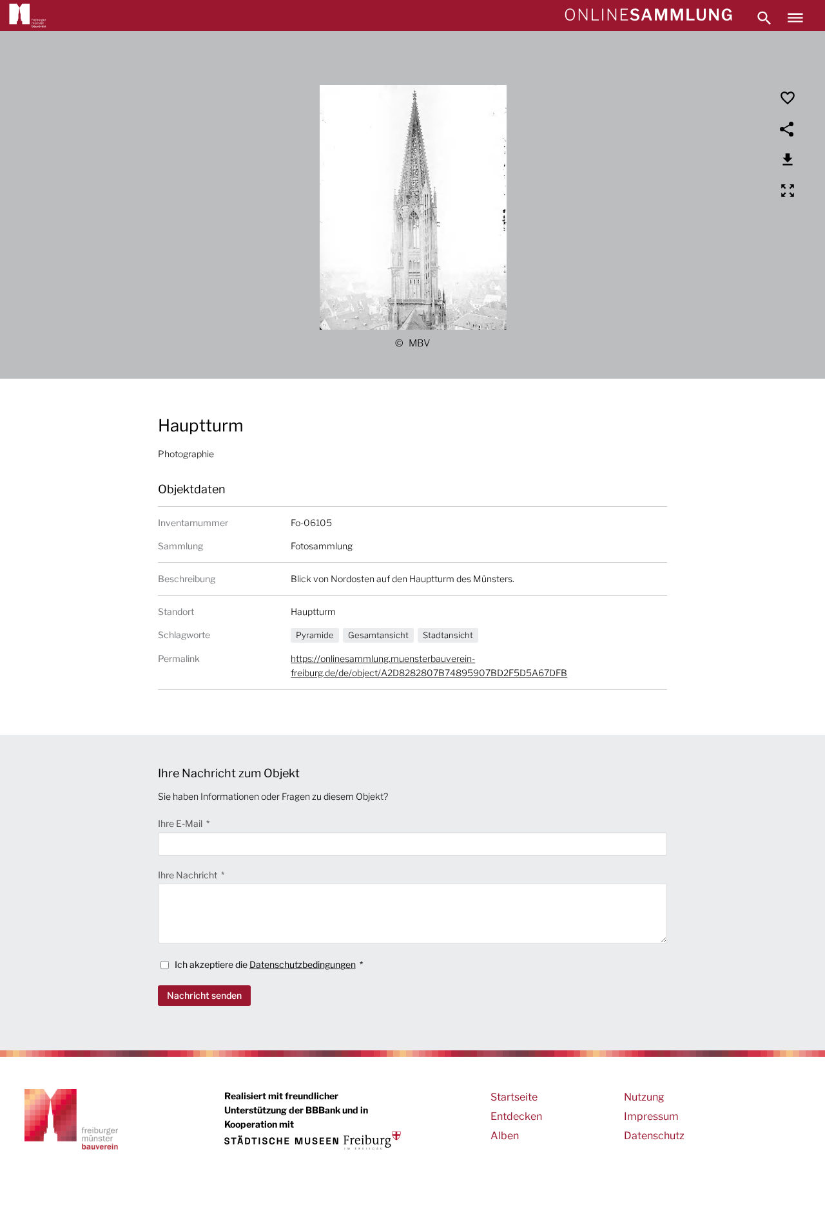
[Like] (788, 98)
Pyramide (315, 635)
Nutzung (644, 1097)
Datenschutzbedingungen (302, 964)
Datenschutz (654, 1136)
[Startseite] (648, 15)
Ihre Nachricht (188, 874)
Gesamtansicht (378, 635)
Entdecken (516, 1116)
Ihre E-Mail (181, 823)
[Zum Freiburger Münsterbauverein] (27, 15)
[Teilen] (788, 129)
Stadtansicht (448, 635)
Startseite (514, 1097)
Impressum (651, 1116)
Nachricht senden (204, 995)
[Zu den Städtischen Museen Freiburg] (312, 1140)
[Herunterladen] (788, 160)
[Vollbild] (788, 191)
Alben (504, 1136)
